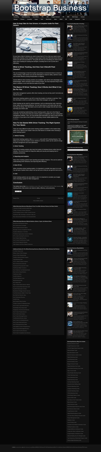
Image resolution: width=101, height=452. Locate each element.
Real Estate (48, 19)
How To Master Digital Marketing (19, 238)
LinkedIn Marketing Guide (73, 390)
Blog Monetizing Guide (17, 280)
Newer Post (16, 198)
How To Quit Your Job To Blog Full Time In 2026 (79, 294)
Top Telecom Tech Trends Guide (74, 399)
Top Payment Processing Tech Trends (20, 265)
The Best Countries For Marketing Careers (21, 303)
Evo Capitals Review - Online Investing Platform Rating (79, 229)
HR (66, 19)
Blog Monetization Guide (72, 352)
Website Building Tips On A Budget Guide (76, 435)
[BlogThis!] (17, 191)
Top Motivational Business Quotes (20, 318)
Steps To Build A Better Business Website (21, 284)
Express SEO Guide (71, 397)
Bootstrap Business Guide (73, 343)
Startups (16, 19)
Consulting (16, 16)
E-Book (48, 447)
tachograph (36, 139)
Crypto (36, 19)
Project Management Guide (73, 417)
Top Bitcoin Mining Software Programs (20, 257)
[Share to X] (18, 191)
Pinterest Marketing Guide (73, 386)
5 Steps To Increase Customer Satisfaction (21, 210)
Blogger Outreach (55, 16)
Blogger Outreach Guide (72, 363)
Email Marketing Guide (72, 359)
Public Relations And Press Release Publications (23, 244)
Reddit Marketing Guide (72, 379)
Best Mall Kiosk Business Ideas (19, 295)
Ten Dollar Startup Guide (18, 251)
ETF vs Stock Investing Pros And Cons (21, 235)
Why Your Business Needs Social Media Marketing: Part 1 (80, 331)
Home (38, 198)
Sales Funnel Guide (71, 370)
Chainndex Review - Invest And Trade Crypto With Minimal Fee (80, 238)
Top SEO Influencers (17, 276)
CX (39, 447)
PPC (43, 16)
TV (45, 447)
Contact (83, 16)
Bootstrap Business (18, 447)
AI (73, 447)
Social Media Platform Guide (73, 395)
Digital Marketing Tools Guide (73, 366)
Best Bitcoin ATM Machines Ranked (20, 223)
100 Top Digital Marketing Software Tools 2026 (78, 108)
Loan (71, 19)
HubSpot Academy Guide (72, 426)
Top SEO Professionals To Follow (20, 288)
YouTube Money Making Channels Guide (76, 415)
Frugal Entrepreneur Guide (73, 345)
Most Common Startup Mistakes (19, 272)
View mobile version (38, 200)
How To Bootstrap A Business (19, 297)
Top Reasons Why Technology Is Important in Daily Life (24, 214)
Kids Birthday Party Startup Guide (20, 307)
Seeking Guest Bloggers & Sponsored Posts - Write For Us (80, 89)
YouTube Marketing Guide (73, 381)
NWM (37, 447)
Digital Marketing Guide (72, 357)
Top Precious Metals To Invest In (19, 267)
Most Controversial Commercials (19, 263)
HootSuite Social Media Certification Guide (76, 424)
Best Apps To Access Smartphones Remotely (22, 229)
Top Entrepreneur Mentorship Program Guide (77, 438)
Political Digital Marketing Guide (74, 440)
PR (63, 16)
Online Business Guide (72, 404)
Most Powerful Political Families (19, 301)
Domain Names (63, 447)
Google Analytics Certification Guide (75, 433)
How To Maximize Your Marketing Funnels (21, 269)
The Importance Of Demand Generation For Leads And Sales (80, 276)
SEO (48, 16)
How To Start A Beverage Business (20, 316)
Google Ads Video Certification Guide (75, 431)
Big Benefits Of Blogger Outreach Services (21, 290)
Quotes (51, 447)
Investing (29, 19)
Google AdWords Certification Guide (75, 429)
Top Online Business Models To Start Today (22, 292)
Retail (61, 19)
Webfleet (15, 119)
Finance (22, 19)
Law (84, 19)
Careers (76, 447)
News (34, 447)
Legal (31, 447)
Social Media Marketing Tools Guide (75, 368)
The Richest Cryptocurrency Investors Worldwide (23, 233)
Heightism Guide (71, 420)
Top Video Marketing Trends (18, 278)
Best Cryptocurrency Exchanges (19, 225)
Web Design (75, 16)
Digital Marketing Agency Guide (74, 413)
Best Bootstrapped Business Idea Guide (76, 406)
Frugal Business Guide (72, 411)
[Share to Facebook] (19, 191)
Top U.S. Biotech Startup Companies (20, 261)
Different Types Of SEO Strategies (20, 253)
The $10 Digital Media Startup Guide (75, 348)
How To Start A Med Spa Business (20, 322)
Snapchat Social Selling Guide (74, 384)
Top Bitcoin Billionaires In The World (20, 231)
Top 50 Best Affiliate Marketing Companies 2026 (79, 268)
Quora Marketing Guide (72, 377)
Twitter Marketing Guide (72, 375)
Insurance (77, 19)
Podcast (42, 447)
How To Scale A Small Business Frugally (21, 240)
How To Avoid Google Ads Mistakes (20, 242)
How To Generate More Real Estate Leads (21, 286)
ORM (68, 16)
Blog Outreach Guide (72, 402)
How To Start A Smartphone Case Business (22, 332)
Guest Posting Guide (71, 422)
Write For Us (56, 447)
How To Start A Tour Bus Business (20, 330)
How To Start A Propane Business (20, 311)
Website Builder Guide (72, 350)
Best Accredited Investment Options (20, 227)
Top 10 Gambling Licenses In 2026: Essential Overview (24, 212)
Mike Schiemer (26, 447)
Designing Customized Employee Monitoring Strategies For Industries (80, 54)
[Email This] (15, 191)
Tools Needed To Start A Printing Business (21, 326)
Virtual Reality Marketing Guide (74, 372)
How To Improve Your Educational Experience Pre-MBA (80, 322)
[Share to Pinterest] (21, 191)
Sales (55, 19)
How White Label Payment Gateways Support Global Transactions (79, 44)
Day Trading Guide (17, 282)
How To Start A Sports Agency (19, 313)
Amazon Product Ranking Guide (19, 255)
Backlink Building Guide (72, 361)
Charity (80, 447)
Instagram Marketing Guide (73, 388)
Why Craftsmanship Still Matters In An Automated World (24, 216)
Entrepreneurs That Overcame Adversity (21, 309)
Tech (42, 19)
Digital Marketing (26, 16)
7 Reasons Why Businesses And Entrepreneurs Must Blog (80, 26)
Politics (70, 447)
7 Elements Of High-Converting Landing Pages (22, 208)
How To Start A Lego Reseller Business (21, 305)
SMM (68, 447)
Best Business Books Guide (73, 408)
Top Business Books (17, 274)
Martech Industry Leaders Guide (74, 354)
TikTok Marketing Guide (72, 393)
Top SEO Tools (16, 299)
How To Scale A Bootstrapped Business (21, 328)
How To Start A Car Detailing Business (20, 320)
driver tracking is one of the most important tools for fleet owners (43, 186)
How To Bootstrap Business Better (20, 324)
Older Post (60, 198)
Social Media (36, 16)
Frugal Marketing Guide (17, 259)
